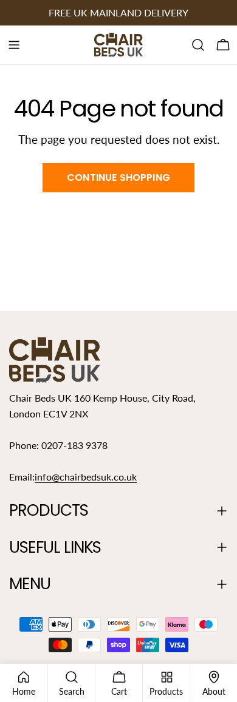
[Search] (198, 45)
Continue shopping (118, 177)
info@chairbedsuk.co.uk (86, 476)
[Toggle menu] (14, 45)
